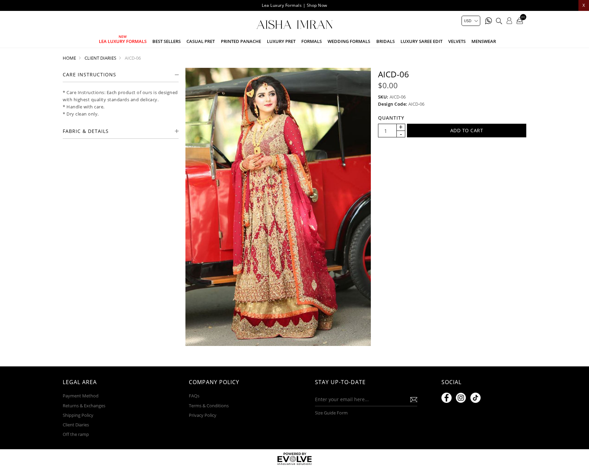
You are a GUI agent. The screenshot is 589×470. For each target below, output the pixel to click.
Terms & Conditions (209, 406)
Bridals (385, 41)
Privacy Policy (202, 415)
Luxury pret (281, 41)
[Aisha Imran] (294, 24)
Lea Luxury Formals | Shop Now (294, 5)
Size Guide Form (331, 413)
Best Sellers (166, 41)
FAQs (194, 396)
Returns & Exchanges (84, 406)
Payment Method (81, 396)
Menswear (483, 41)
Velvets (457, 41)
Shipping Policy (78, 415)
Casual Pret (200, 41)
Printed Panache (241, 41)
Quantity (391, 118)
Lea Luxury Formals (123, 41)
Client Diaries (76, 425)
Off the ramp (76, 434)
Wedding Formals (349, 41)
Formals (311, 41)
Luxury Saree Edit (421, 41)
